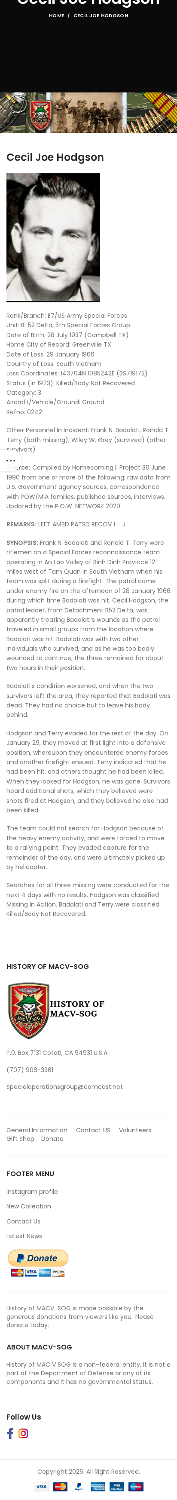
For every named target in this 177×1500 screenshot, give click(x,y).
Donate (53, 1138)
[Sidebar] (10, 460)
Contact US (93, 1130)
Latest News (24, 1236)
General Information (36, 1130)
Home (56, 15)
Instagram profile (32, 1191)
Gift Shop (20, 1138)
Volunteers (135, 1130)
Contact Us (23, 1221)
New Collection (28, 1206)
